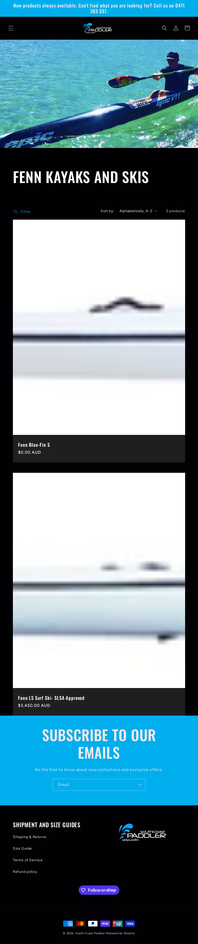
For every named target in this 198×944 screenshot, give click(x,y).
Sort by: (107, 211)
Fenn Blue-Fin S (34, 445)
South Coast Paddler (90, 933)
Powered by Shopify (120, 933)
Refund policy (25, 872)
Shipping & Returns (30, 837)
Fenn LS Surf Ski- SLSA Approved (51, 698)
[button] (10, 28)
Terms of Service (28, 860)
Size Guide (22, 848)
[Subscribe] (139, 785)
